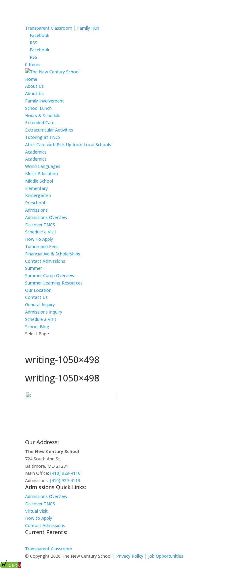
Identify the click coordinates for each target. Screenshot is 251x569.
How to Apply (38, 518)
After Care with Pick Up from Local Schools (68, 144)
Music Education (41, 174)
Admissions (36, 210)
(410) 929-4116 (65, 473)
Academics (36, 152)
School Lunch (38, 108)
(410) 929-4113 (65, 480)
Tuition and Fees (41, 246)
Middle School (39, 181)
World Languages (42, 166)
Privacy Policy (129, 556)
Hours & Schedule (43, 115)
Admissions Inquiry (43, 312)
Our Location (38, 290)
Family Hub (87, 28)
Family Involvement (44, 101)
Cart (14, 565)
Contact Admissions (45, 261)
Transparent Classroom (48, 28)
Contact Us (36, 297)
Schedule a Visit (40, 232)
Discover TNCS (40, 225)
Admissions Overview (46, 217)
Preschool (35, 203)
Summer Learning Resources (54, 283)
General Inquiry (40, 304)
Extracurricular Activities (49, 130)
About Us (34, 86)
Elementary (36, 188)
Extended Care (39, 122)
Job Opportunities (165, 556)
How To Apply (39, 239)
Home (31, 79)
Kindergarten (38, 195)
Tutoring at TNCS (43, 137)
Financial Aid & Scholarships (52, 254)
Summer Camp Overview (49, 275)
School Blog (37, 326)
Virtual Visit (36, 511)
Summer (33, 268)
